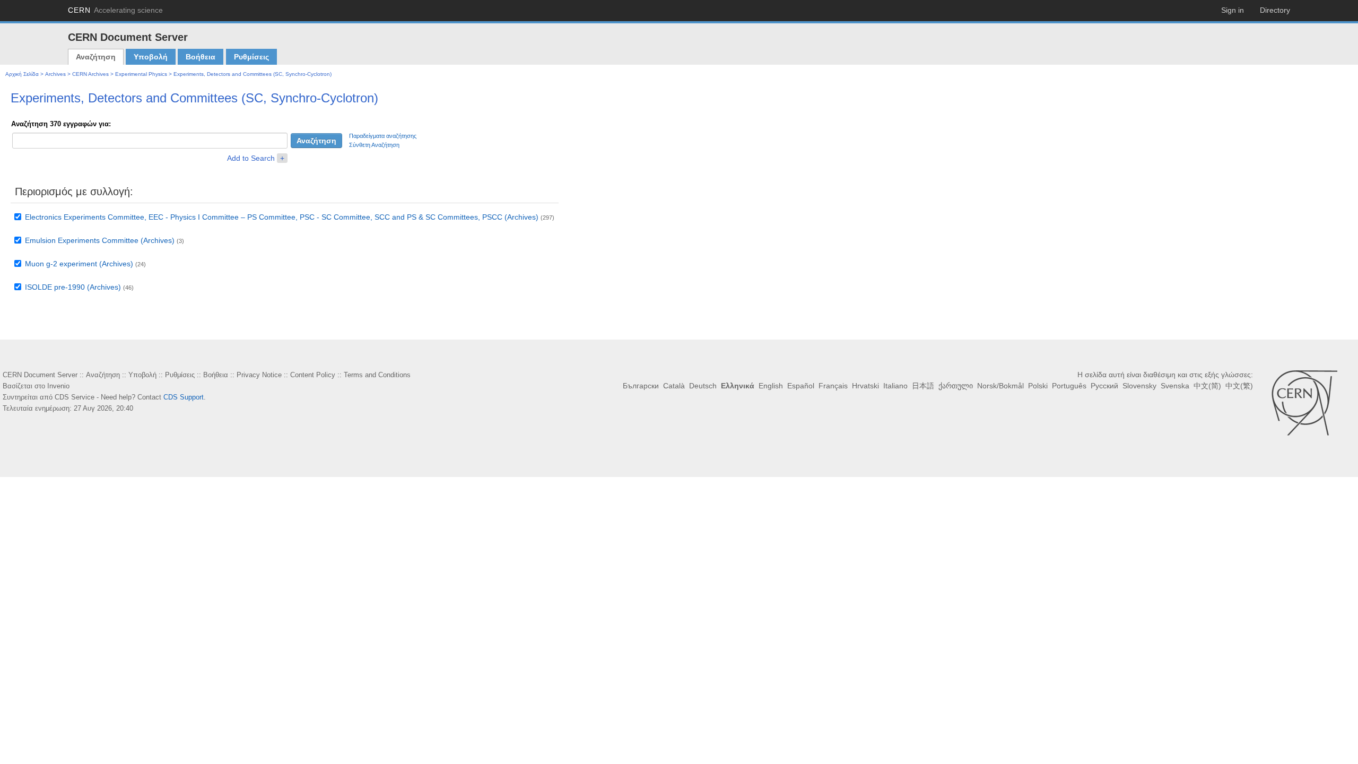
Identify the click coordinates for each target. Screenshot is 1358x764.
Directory (1275, 10)
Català (674, 385)
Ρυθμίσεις (251, 57)
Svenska (1175, 385)
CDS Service (74, 397)
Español (800, 385)
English (771, 385)
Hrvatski (865, 385)
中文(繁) (1239, 385)
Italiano (895, 385)
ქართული (955, 385)
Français (833, 385)
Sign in (1232, 10)
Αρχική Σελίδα (22, 74)
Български (641, 385)
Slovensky (1139, 385)
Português (1069, 385)
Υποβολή (151, 57)
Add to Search (251, 158)
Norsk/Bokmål (1000, 385)
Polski (1038, 385)
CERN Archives (90, 74)
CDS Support (183, 397)
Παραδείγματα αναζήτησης (382, 136)
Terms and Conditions (377, 375)
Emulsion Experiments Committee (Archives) (100, 240)
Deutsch (703, 385)
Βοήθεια (200, 57)
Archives (55, 74)
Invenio (58, 386)
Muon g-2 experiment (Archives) (79, 263)
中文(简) (1207, 385)
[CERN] (1304, 402)
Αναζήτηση (96, 57)
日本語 (923, 385)
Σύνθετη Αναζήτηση (374, 145)
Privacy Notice (259, 375)
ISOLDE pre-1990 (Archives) (73, 287)
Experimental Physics (141, 74)
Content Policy (312, 375)
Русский (1104, 385)
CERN (115, 10)
